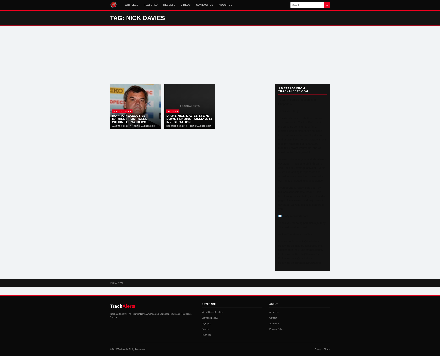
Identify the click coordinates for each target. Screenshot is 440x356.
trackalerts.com (144, 126)
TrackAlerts (122, 349)
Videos (186, 4)
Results (169, 4)
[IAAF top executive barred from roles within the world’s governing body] (135, 106)
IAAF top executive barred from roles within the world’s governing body (129, 120)
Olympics (206, 323)
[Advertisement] (220, 55)
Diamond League (210, 317)
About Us (225, 4)
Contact (273, 317)
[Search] (327, 5)
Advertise (274, 323)
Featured (151, 4)
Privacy (318, 349)
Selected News (122, 111)
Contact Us (204, 4)
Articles (131, 4)
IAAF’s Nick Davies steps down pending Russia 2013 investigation (189, 119)
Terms (327, 349)
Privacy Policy (276, 329)
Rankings (206, 334)
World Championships (212, 312)
